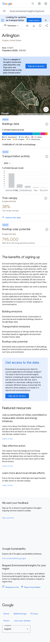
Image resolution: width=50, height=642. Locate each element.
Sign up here (8, 518)
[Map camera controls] (46, 109)
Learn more (7, 439)
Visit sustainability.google (14, 558)
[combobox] (13, 25)
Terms (47, 114)
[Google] (8, 605)
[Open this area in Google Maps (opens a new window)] (5, 113)
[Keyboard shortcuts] (20, 114)
